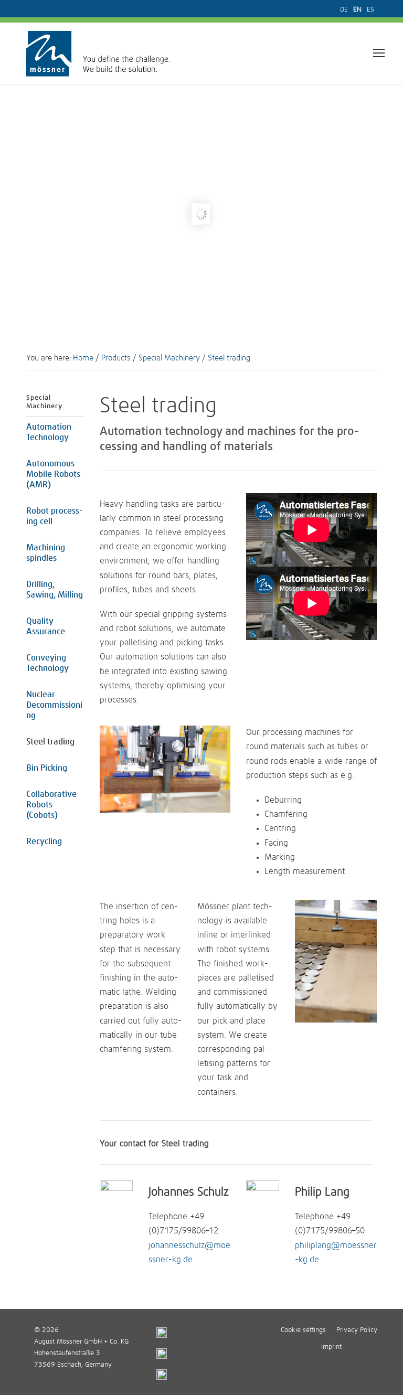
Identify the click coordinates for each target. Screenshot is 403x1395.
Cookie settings (303, 1330)
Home (83, 358)
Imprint (331, 1347)
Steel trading (50, 742)
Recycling (44, 841)
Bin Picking (46, 768)
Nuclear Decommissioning (54, 705)
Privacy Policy (356, 1330)
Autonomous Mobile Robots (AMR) (53, 474)
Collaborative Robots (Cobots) (51, 804)
